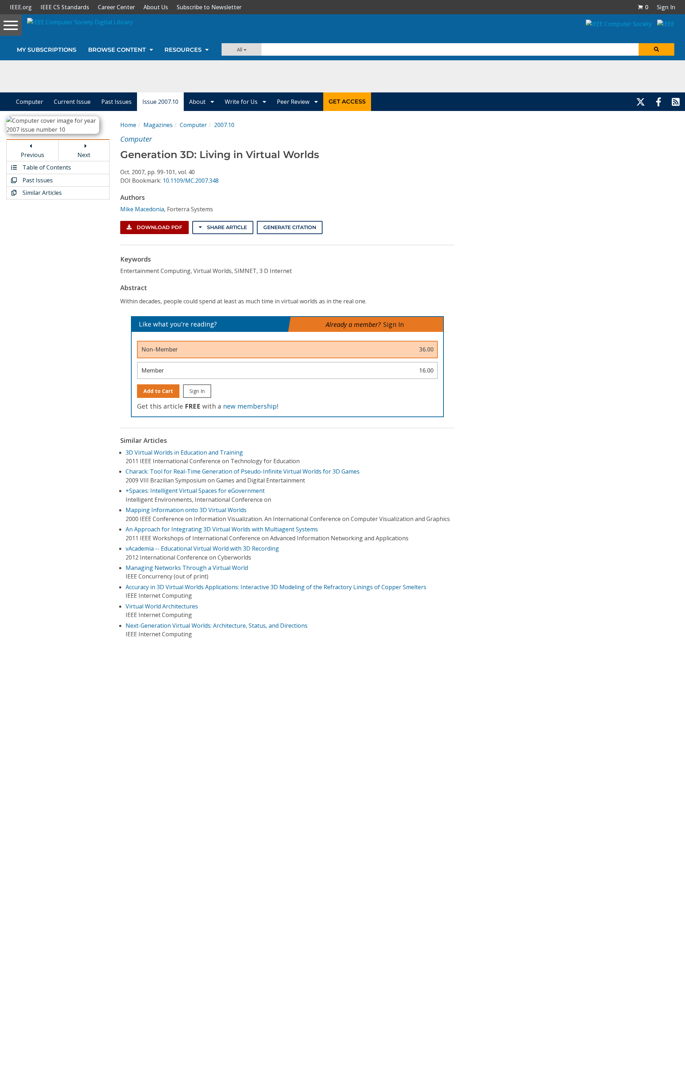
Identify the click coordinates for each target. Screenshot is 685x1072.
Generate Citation (289, 227)
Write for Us (242, 102)
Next (83, 155)
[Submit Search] (656, 49)
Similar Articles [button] (41, 193)
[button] (643, 7)
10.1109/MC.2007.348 (191, 180)
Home (128, 125)
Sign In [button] (666, 7)
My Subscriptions (46, 49)
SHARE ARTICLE (226, 227)
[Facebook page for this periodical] (658, 101)
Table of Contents (46, 167)
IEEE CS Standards (64, 7)
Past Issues (116, 102)
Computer (29, 102)
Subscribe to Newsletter (209, 7)
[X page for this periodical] (640, 101)
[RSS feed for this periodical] (675, 101)
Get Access (347, 101)
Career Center (116, 7)
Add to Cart (158, 391)
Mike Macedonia (142, 209)
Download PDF (158, 227)
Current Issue (72, 102)
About (198, 102)
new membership (250, 406)
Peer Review (294, 102)
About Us (155, 7)
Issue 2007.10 (160, 102)
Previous (32, 155)
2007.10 (224, 125)
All (240, 49)
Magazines (158, 125)
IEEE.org (21, 7)
